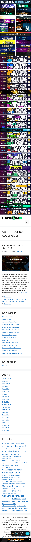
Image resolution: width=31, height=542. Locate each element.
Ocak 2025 (5, 391)
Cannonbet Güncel (11, 472)
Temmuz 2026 (6, 378)
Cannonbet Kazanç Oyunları (10, 324)
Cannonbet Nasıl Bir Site (14, 486)
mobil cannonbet (8, 508)
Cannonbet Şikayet (19, 499)
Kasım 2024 (5, 396)
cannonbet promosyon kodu (7, 493)
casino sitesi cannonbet (6, 501)
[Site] (15, 57)
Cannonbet (7, 297)
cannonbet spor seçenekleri (16, 301)
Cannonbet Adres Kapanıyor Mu (12, 353)
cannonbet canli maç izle (11, 454)
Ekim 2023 (5, 430)
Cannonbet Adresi (7, 317)
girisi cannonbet (9, 503)
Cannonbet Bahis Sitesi (19, 449)
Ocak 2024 (5, 422)
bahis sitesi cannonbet (20, 443)
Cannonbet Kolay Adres (9, 322)
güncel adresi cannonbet (9, 506)
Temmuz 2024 (6, 407)
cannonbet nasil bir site (20, 483)
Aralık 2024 (5, 394)
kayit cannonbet (21, 506)
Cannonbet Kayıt (7, 481)
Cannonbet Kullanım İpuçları (10, 330)
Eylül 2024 (5, 402)
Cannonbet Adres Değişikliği (10, 327)
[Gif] (15, 92)
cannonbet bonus (10, 451)
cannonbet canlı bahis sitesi (7, 456)
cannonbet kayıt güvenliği (17, 481)
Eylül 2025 (5, 381)
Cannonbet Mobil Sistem (9, 350)
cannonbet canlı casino (18, 456)
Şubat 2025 (5, 389)
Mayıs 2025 (5, 386)
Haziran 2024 (6, 409)
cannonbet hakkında (19, 477)
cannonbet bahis (7, 449)
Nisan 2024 (5, 415)
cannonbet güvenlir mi (8, 477)
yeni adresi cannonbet (8, 510)
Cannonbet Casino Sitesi (11, 460)
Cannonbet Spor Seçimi (9, 337)
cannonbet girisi (21, 463)
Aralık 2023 (5, 425)
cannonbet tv (16, 493)
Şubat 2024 (5, 420)
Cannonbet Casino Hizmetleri (11, 332)
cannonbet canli (23, 451)
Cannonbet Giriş (7, 319)
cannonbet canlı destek (6, 458)
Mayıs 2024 (5, 412)
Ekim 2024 (5, 399)
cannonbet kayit (18, 479)
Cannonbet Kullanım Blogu (10, 342)
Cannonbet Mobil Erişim (9, 345)
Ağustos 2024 (6, 404)
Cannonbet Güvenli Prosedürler (11, 348)
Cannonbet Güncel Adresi (11, 475)
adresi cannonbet (8, 443)
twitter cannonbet (21, 508)
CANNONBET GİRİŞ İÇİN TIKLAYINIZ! (15, 34)
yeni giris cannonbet (21, 510)
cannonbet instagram (8, 479)
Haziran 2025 (6, 384)
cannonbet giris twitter (10, 465)
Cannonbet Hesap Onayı (9, 335)
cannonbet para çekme (8, 488)
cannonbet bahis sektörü (11, 299)
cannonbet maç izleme (8, 483)
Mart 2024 (5, 417)
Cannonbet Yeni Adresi (14, 495)
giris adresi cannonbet (20, 501)
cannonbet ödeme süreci (7, 498)
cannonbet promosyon (11, 491)
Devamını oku (23, 292)
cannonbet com (8, 463)
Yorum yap (7, 304)
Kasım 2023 (5, 428)
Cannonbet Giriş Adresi (12, 470)
